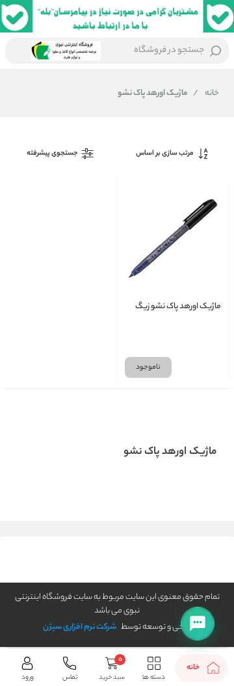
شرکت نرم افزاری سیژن (79, 627)
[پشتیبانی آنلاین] (197, 623)
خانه (206, 93)
